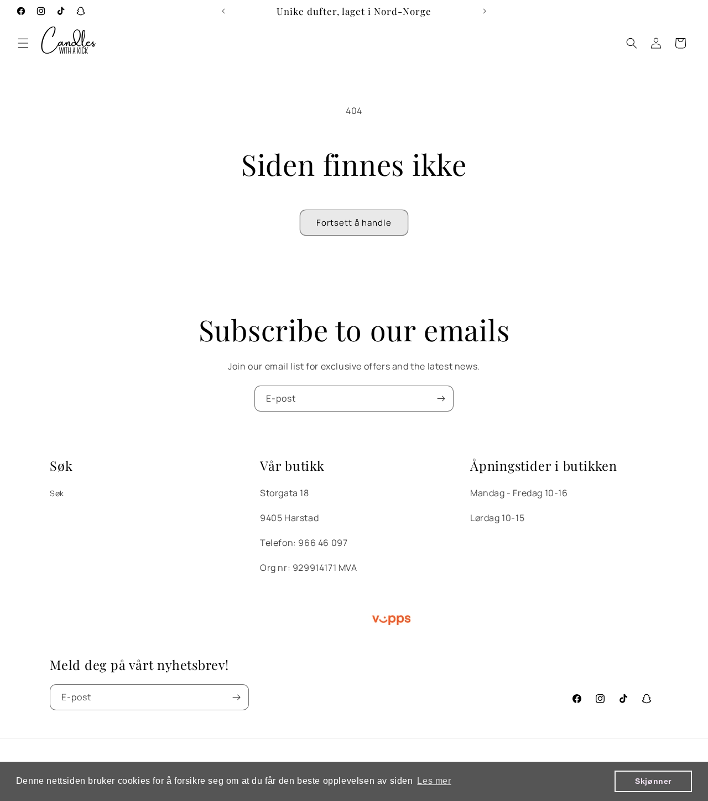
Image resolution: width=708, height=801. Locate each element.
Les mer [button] (434, 781)
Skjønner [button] (653, 781)
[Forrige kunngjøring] (223, 11)
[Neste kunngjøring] (484, 11)
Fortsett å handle (354, 222)
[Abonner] (441, 399)
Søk (57, 493)
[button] (23, 43)
